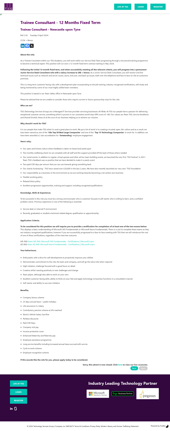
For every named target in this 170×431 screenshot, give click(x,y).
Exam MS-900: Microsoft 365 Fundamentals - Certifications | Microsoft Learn (61, 241)
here (120, 364)
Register (158, 6)
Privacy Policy (95, 426)
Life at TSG (122, 6)
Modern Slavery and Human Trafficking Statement (120, 426)
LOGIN (141, 6)
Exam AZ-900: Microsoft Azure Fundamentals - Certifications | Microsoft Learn (61, 244)
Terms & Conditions (81, 426)
